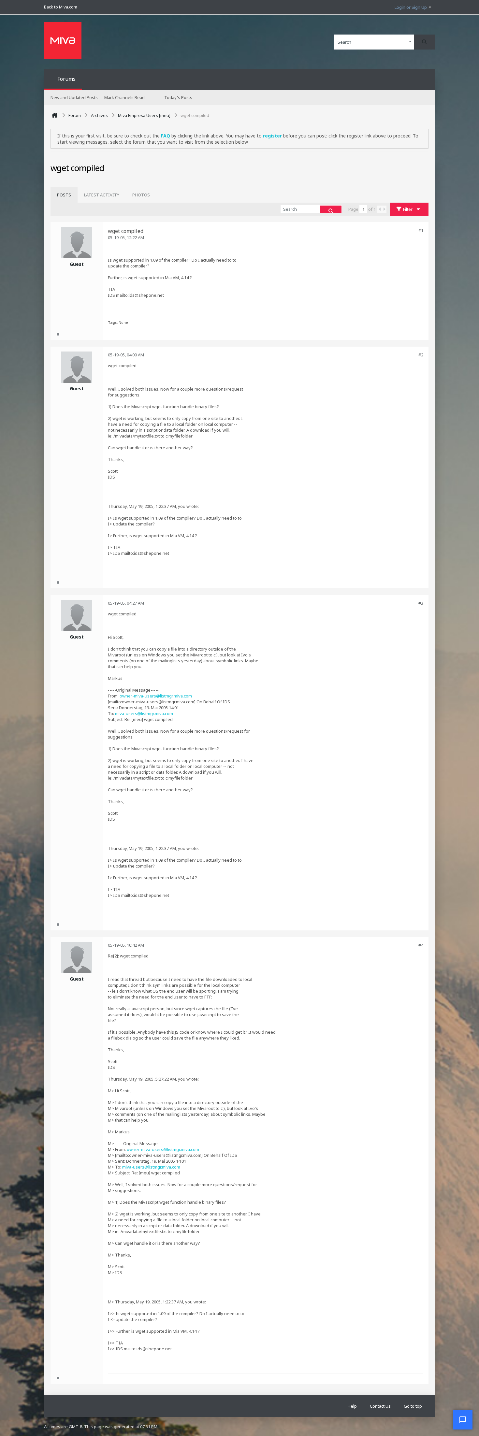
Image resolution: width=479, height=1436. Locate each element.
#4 (420, 945)
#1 (420, 230)
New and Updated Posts (74, 97)
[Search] (424, 42)
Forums (66, 78)
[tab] (64, 195)
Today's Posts (178, 97)
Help (352, 1406)
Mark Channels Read (124, 97)
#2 (420, 355)
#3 (420, 603)
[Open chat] (462, 1419)
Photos (141, 195)
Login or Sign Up (411, 7)
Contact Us (380, 1406)
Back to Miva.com (60, 7)
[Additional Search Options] (410, 42)
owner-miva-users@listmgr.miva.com (156, 696)
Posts (64, 195)
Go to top (413, 1406)
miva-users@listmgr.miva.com (144, 713)
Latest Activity (101, 195)
